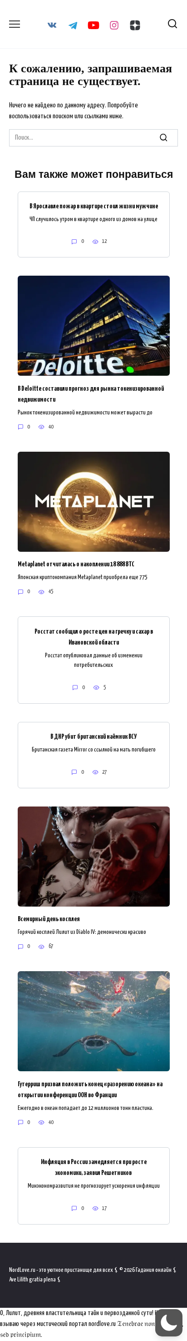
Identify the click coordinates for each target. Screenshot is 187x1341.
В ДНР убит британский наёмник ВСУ (93, 736)
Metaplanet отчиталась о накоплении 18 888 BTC (76, 564)
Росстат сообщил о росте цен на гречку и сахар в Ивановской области (93, 636)
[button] (168, 1322)
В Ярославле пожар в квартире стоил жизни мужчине (94, 206)
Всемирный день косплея (49, 919)
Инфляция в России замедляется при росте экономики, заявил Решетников (94, 1167)
